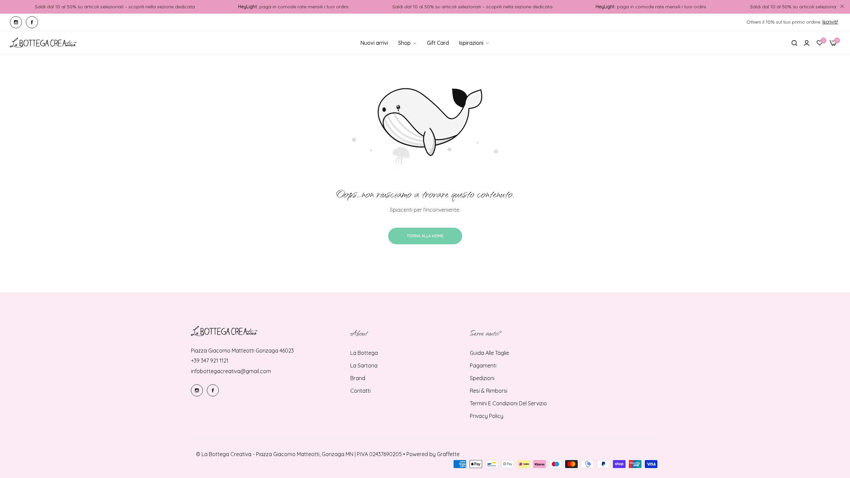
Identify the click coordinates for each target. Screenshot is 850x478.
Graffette (448, 454)
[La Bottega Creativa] (43, 43)
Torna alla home (425, 235)
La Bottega (364, 353)
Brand (357, 378)
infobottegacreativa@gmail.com (231, 371)
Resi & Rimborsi (488, 390)
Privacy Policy (486, 416)
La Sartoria (364, 365)
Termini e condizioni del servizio (508, 403)
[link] (474, 43)
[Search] (794, 42)
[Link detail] (16, 22)
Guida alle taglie (489, 353)
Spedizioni (482, 378)
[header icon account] (806, 42)
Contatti (360, 390)
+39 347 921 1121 (209, 360)
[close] (842, 7)
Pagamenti (483, 365)
